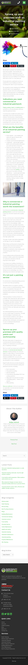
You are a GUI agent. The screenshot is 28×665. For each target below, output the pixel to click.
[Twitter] (5, 614)
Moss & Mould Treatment (8, 643)
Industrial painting (14, 33)
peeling (17, 169)
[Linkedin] (11, 614)
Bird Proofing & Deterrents (8, 649)
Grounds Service (6, 524)
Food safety (5, 522)
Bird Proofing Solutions (7, 509)
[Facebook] (3, 614)
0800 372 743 (7, 599)
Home (3, 622)
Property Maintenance (7, 539)
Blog (3, 627)
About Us (4, 629)
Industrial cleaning (6, 532)
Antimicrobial (5, 501)
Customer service (6, 519)
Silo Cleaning (5, 542)
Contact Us (4, 630)
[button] (24, 2)
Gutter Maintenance (7, 527)
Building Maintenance (7, 514)
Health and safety (6, 529)
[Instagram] (8, 614)
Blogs (3, 511)
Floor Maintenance (6, 647)
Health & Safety (5, 625)
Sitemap (14, 661)
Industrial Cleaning (6, 640)
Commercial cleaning (7, 516)
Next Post (14, 444)
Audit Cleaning (5, 504)
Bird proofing (5, 506)
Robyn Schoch (14, 28)
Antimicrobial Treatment (8, 638)
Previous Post (14, 439)
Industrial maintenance (7, 534)
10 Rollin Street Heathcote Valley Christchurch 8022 (7, 604)
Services (4, 624)
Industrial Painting (6, 642)
